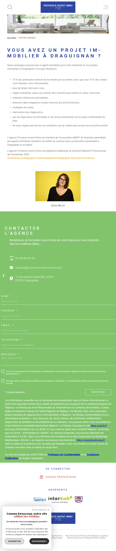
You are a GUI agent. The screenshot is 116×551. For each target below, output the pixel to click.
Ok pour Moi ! (39, 541)
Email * (7, 325)
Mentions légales (99, 536)
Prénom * (9, 311)
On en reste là (39, 510)
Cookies (102, 538)
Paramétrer (14, 541)
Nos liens (78, 538)
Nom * (6, 296)
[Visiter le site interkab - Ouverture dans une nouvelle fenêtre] (60, 499)
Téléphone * (12, 340)
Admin (69, 538)
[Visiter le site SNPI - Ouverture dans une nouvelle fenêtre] (79, 499)
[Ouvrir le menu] (106, 7)
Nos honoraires (71, 536)
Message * (10, 354)
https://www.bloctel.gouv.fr (91, 440)
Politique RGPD (91, 538)
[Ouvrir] (10, 7)
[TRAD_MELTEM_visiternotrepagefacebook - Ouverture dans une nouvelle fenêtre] (3, 275)
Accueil (11, 38)
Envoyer (98, 392)
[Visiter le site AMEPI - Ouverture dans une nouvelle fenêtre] (39, 499)
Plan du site (85, 536)
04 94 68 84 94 (25, 258)
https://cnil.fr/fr (99, 425)
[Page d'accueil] (58, 7)
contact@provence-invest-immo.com (38, 267)
